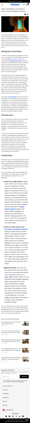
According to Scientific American (16, 229)
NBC (10, 277)
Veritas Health (12, 96)
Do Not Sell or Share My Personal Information (15, 421)
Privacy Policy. (20, 381)
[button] (15, 386)
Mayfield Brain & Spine (15, 60)
